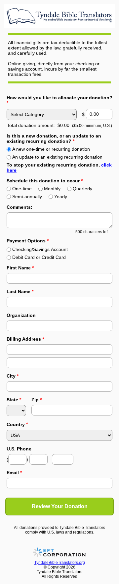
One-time (22, 188)
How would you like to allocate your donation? (59, 100)
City (13, 376)
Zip (36, 399)
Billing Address (25, 339)
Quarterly (82, 188)
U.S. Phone (19, 448)
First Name (20, 267)
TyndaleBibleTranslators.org (59, 562)
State (14, 399)
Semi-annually (27, 196)
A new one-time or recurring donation (51, 149)
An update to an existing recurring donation (57, 157)
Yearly (60, 196)
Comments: (19, 207)
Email (14, 472)
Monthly (52, 188)
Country (16, 424)
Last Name (20, 291)
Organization (21, 315)
